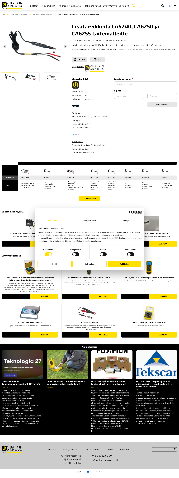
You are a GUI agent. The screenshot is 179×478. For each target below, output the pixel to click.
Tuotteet (33, 5)
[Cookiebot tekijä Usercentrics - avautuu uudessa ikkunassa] (131, 212)
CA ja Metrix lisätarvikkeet (42, 14)
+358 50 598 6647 (81, 123)
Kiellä (54, 264)
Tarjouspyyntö (89, 198)
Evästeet (125, 449)
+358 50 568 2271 (80, 148)
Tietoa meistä (92, 449)
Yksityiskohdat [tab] (89, 220)
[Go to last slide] (4, 46)
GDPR (110, 449)
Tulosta (81, 59)
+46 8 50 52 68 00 (102, 455)
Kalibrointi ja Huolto (70, 5)
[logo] (12, 5)
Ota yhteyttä (110, 5)
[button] (10, 77)
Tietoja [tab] (126, 220)
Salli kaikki (124, 264)
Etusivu (52, 449)
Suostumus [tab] (53, 220)
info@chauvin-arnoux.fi (105, 460)
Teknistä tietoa (93, 5)
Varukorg (125, 5)
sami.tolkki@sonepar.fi (83, 152)
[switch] (75, 254)
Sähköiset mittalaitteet (19, 14)
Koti (3, 14)
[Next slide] (65, 46)
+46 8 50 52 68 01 (80, 95)
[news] (22, 388)
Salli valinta (89, 264)
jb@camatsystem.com (82, 99)
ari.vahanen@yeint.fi (81, 127)
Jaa (99, 59)
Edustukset (48, 5)
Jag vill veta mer (122, 78)
